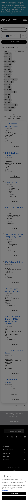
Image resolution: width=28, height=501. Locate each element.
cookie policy (5, 490)
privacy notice (17, 488)
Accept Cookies (14, 498)
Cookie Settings (14, 493)
